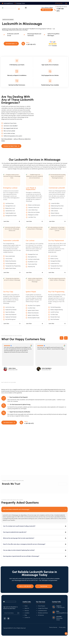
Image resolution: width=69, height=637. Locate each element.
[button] (26, 8)
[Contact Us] (53, 607)
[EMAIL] (53, 612)
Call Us (27, 42)
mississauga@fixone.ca (62, 612)
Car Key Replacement (56, 240)
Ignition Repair (31, 292)
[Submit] (18, 613)
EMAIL (57, 611)
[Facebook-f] (4, 618)
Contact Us (58, 606)
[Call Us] (23, 43)
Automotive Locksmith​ (11, 240)
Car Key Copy (8, 292)
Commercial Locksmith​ (57, 188)
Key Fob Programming (56, 292)
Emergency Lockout (10, 188)
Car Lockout (30, 240)
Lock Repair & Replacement (31, 188)
